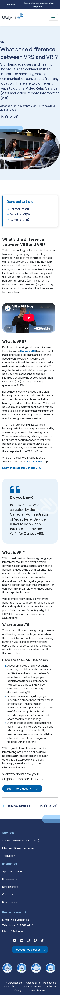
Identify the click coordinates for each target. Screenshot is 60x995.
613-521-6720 (25, 925)
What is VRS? (20, 214)
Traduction (8, 856)
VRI (2, 42)
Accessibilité (33, 982)
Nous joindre (9, 902)
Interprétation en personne (18, 848)
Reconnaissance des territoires (39, 986)
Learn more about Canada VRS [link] (21, 468)
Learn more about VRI (20, 788)
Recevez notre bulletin (28, 949)
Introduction (19, 209)
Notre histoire (10, 886)
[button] (14, 940)
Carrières (8, 894)
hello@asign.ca (20, 920)
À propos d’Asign (12, 871)
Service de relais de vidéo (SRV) (20, 840)
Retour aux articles (18, 806)
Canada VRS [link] (28, 351)
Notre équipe (10, 879)
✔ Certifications (14, 982)
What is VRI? (19, 220)
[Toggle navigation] (53, 17)
